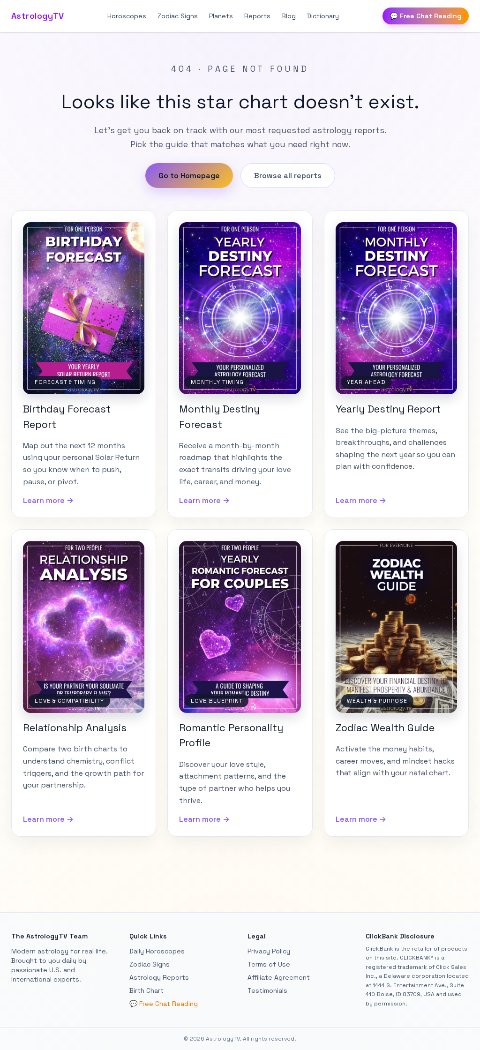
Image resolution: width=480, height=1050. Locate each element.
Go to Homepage (189, 175)
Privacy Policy (269, 951)
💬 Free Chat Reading (425, 16)
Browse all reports (288, 175)
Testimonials (267, 990)
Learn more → (48, 500)
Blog (289, 16)
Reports (257, 16)
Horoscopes (126, 16)
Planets (221, 16)
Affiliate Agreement (279, 977)
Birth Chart (146, 990)
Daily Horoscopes (157, 951)
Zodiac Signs (178, 16)
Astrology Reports (159, 977)
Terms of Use (269, 964)
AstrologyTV (37, 15)
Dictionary (323, 16)
